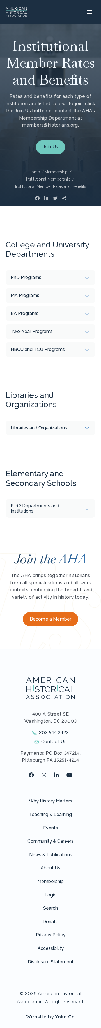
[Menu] (88, 12)
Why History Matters (50, 801)
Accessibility (51, 948)
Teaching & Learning (50, 814)
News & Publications (50, 854)
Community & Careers (50, 841)
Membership (50, 881)
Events (50, 828)
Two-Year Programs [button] (32, 331)
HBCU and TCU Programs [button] (38, 349)
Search (50, 908)
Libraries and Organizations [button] (39, 427)
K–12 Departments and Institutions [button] (35, 508)
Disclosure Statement (51, 961)
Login (50, 895)
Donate (50, 921)
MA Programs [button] (25, 295)
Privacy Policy (50, 934)
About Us (50, 868)
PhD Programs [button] (26, 277)
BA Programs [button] (24, 313)
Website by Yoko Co (50, 1017)
